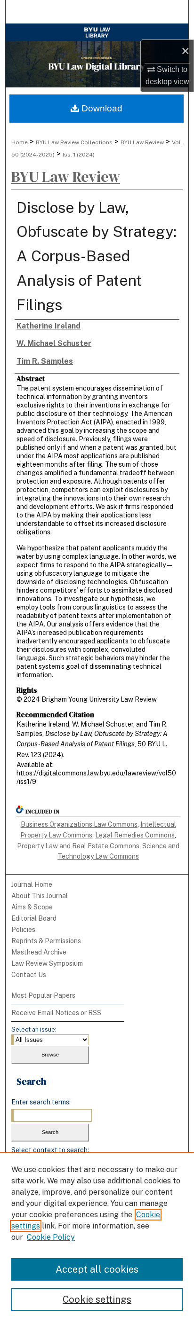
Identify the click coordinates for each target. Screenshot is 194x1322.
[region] (97, 1237)
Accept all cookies (97, 1269)
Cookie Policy (51, 1237)
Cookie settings (97, 1299)
